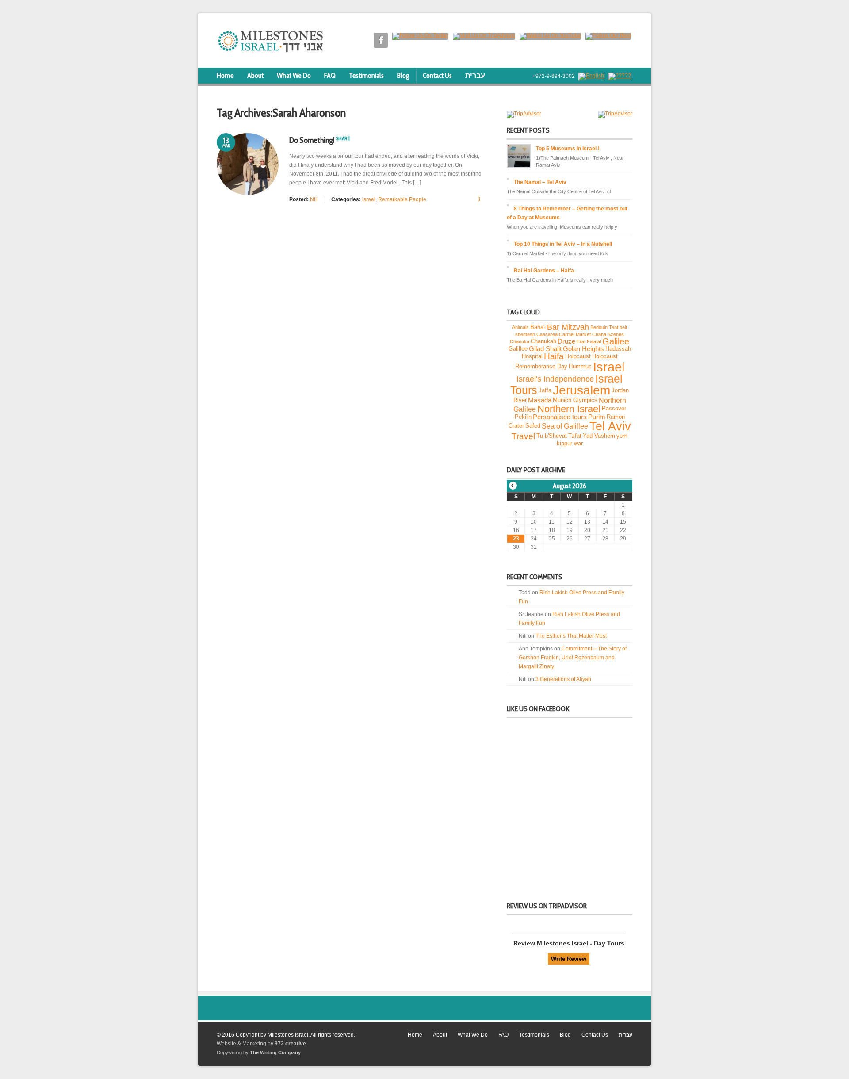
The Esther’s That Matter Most (571, 636)
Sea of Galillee (565, 426)
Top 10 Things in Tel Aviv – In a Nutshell (563, 244)
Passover (614, 408)
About (255, 75)
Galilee (615, 341)
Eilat (581, 341)
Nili (314, 199)
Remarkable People (402, 199)
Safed (532, 425)
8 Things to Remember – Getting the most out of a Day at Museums (567, 213)
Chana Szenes (608, 334)
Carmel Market (575, 334)
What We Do (294, 75)
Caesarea (547, 334)
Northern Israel (568, 408)
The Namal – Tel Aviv (540, 182)
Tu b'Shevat (551, 436)
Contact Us (437, 75)
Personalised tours (560, 417)
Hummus (580, 366)
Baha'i (538, 327)
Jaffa (545, 390)
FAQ (330, 75)
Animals (520, 327)
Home (225, 75)
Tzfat (574, 436)
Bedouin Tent (604, 327)
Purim (596, 417)
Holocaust (578, 356)
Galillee (518, 348)
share (343, 138)
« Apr (513, 486)
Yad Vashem (599, 436)
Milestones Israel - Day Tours (580, 943)
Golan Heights (583, 348)
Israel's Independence (555, 378)
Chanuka (519, 341)
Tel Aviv (610, 426)
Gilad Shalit (545, 348)
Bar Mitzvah (568, 327)
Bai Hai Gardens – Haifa (544, 271)
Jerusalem (581, 390)
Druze (566, 341)
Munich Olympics (575, 400)
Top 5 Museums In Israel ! (568, 148)
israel (368, 199)
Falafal (594, 341)
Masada (539, 400)
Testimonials (366, 75)
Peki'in (523, 416)
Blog (403, 75)
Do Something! (312, 140)
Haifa (554, 356)
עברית (475, 75)
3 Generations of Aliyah (563, 679)
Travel (523, 436)
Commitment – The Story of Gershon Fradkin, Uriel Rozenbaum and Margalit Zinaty (573, 658)
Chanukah (543, 340)
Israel (608, 367)
